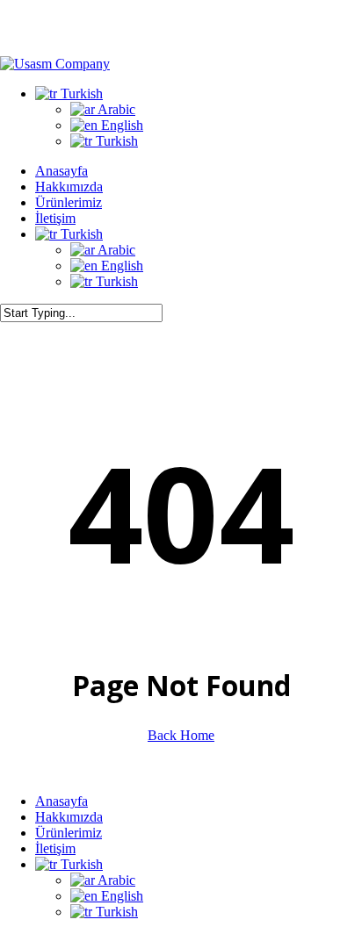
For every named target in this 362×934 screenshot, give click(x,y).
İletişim (55, 848)
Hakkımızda (69, 816)
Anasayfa (61, 801)
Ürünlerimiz (68, 832)
